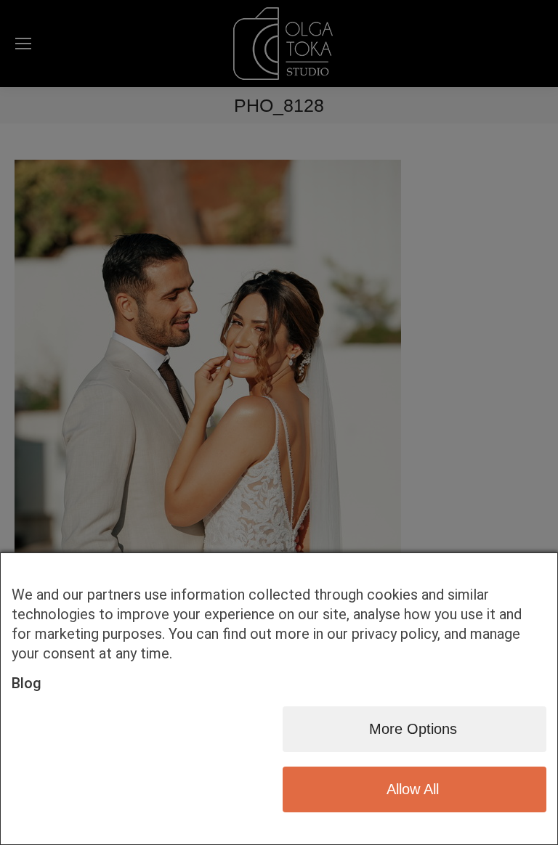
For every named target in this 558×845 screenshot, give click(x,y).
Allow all (413, 789)
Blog (26, 683)
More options (413, 729)
